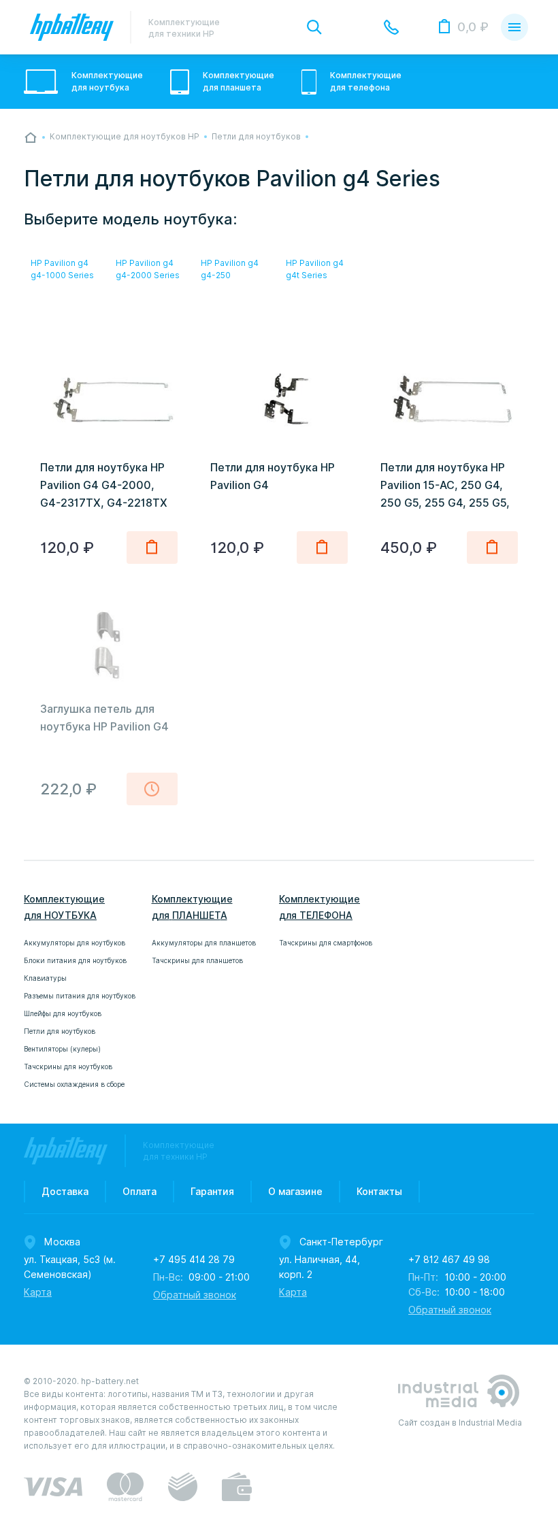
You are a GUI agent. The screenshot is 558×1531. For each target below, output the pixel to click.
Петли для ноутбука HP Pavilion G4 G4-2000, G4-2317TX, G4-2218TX (103, 485)
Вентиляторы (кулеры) (62, 1049)
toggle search (314, 27)
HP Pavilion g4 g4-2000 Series (148, 269)
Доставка (65, 1191)
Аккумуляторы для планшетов (204, 943)
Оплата (139, 1191)
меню (514, 27)
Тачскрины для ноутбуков (68, 1066)
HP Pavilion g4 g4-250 (230, 269)
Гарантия (212, 1191)
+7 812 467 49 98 (449, 1259)
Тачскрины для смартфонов (325, 943)
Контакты (379, 1191)
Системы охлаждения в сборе (74, 1084)
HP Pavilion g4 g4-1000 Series (62, 269)
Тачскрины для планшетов (197, 960)
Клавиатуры (45, 978)
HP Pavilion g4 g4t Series (315, 269)
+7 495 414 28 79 (194, 1259)
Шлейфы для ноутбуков (62, 1013)
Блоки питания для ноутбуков (75, 960)
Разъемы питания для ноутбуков (79, 996)
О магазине (295, 1191)
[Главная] (30, 137)
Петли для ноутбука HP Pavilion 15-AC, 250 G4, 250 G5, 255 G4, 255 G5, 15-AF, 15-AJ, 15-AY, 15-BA (445, 503)
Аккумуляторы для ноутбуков (74, 943)
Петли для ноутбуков (59, 1031)
